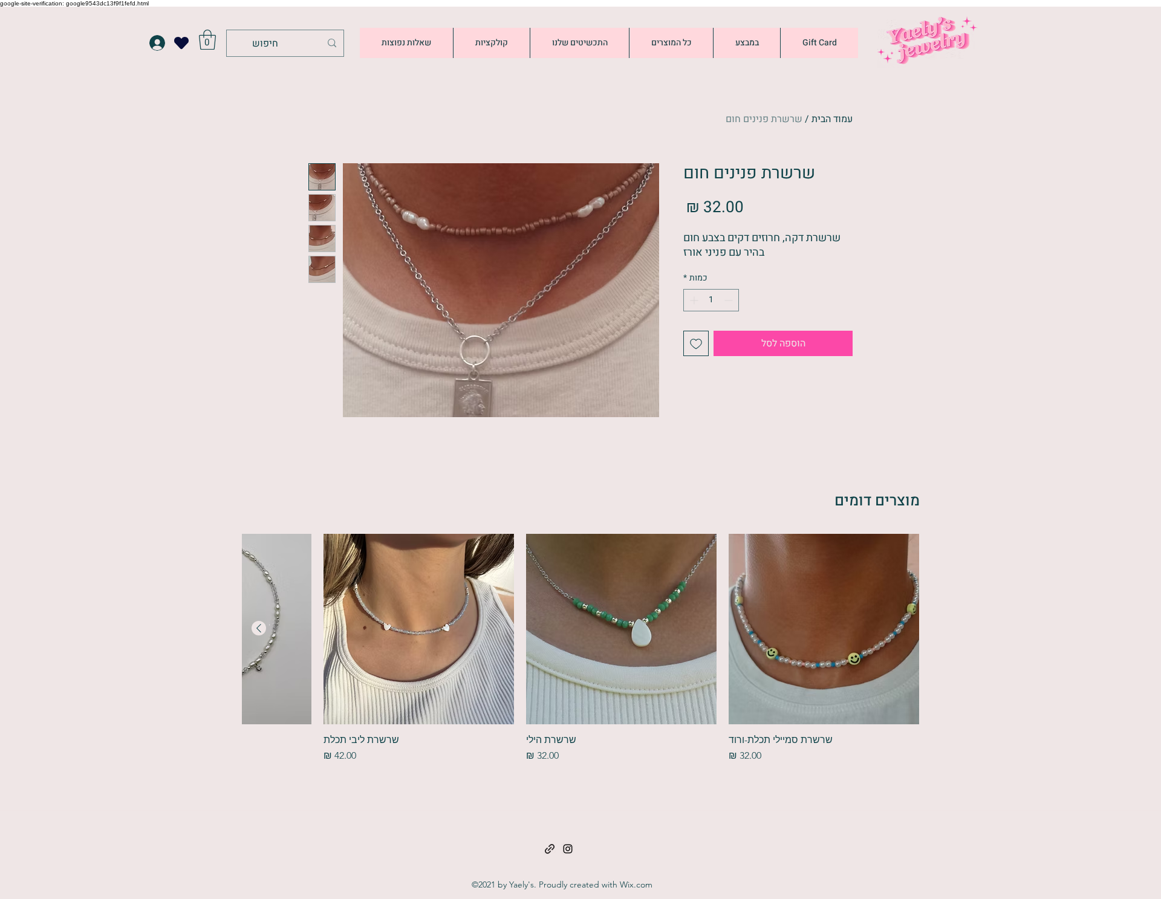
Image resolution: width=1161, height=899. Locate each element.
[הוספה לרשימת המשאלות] (696, 343)
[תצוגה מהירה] (824, 629)
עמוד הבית (832, 119)
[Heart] (181, 42)
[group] (581, 648)
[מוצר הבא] (259, 628)
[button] (207, 40)
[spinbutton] (711, 300)
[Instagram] (568, 849)
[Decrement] (729, 300)
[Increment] (692, 300)
